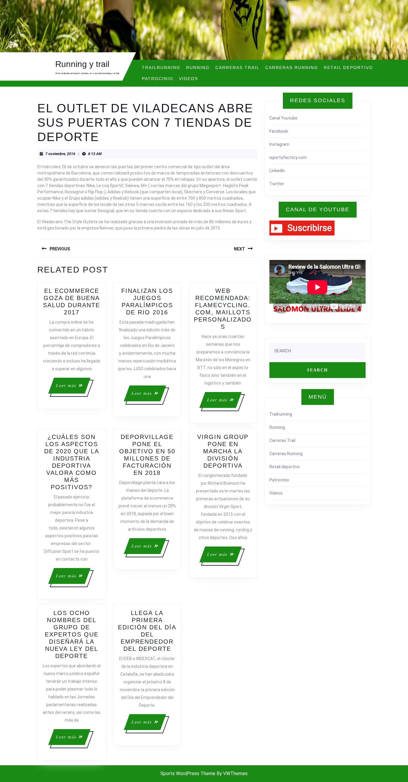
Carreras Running (291, 67)
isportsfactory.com (288, 157)
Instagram (279, 144)
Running (198, 67)
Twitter (276, 183)
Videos (188, 78)
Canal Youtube (283, 118)
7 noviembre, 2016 (60, 154)
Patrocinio (157, 78)
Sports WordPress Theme (187, 773)
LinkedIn (277, 170)
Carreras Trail (237, 67)
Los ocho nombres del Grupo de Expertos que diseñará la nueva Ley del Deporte (72, 634)
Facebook (278, 131)
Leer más (72, 388)
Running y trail (82, 64)
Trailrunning (161, 67)
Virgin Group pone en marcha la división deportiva (223, 451)
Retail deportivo (348, 67)
